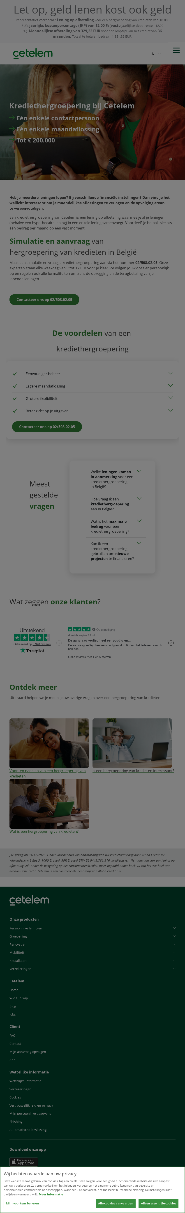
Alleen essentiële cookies (158, 1203)
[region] (92, 1190)
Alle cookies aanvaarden (115, 1203)
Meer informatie (51, 1194)
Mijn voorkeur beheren (22, 1203)
